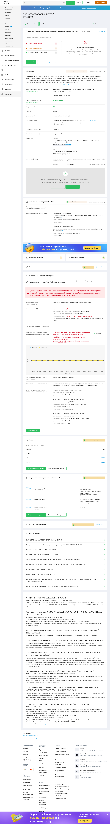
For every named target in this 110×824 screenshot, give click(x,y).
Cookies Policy (27, 790)
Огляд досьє (8, 12)
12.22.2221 (28, 488)
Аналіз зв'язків (9, 38)
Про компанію (43, 752)
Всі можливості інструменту (56, 468)
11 (100, 229)
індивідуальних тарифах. (89, 8)
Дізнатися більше (92, 248)
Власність (7, 18)
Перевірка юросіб (60, 748)
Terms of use (26, 782)
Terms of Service (27, 779)
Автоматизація (9, 46)
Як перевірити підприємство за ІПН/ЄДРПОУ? (61, 793)
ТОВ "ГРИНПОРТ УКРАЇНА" (30, 736)
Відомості (7, 23)
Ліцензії (7, 32)
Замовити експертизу (100, 23)
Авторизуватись (58, 187)
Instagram (26, 757)
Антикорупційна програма (28, 798)
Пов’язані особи (9, 41)
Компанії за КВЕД (44, 788)
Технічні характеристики (28, 793)
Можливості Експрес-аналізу (48, 62)
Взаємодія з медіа (42, 759)
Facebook (26, 748)
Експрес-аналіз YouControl (59, 771)
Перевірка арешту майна (60, 799)
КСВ (40, 778)
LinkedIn (25, 751)
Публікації (8, 26)
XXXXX (103, 453)
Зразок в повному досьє (37, 468)
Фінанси (7, 15)
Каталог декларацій (42, 808)
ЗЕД (6, 44)
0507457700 (70, 164)
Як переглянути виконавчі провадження (62, 785)
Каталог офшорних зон (43, 796)
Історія (6, 21)
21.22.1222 (28, 499)
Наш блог (41, 775)
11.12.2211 (28, 507)
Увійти (88, 2)
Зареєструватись (72, 187)
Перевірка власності (61, 757)
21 (53, 217)
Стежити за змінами (32, 23)
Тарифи (41, 750)
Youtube (25, 754)
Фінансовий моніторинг (62, 754)
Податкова (7, 35)
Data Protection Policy (27, 786)
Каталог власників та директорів (42, 802)
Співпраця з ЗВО (44, 763)
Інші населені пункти (42, 724)
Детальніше (92, 120)
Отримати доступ (89, 267)
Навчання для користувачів (43, 771)
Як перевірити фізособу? (62, 789)
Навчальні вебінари (42, 766)
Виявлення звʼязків (60, 767)
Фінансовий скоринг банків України (61, 775)
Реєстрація (102, 2)
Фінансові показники (61, 760)
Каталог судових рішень (44, 792)
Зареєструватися (84, 821)
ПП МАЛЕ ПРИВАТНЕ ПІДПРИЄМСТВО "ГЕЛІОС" (36, 738)
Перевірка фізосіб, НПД (62, 751)
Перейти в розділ (33, 430)
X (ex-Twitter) (27, 760)
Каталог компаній (44, 785)
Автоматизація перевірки (59, 763)
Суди (7, 29)
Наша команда (43, 755)
